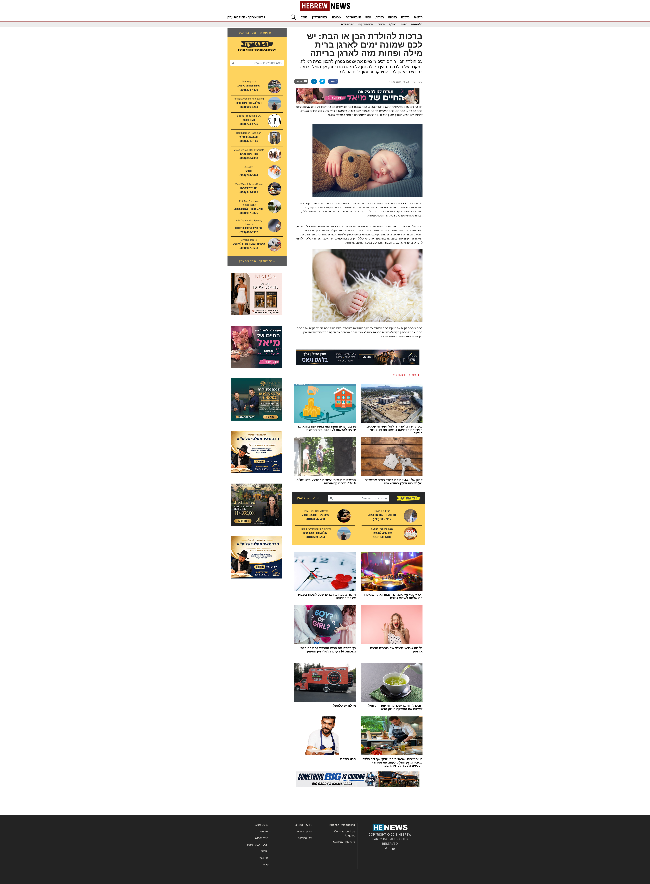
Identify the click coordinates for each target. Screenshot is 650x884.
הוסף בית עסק (308, 498)
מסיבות (381, 24)
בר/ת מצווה (416, 24)
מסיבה (336, 17)
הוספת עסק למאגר (257, 844)
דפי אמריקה (305, 838)
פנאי (368, 17)
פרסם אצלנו (261, 824)
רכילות (379, 17)
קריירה (264, 864)
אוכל (304, 17)
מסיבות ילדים (347, 24)
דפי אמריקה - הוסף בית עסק (257, 32)
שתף (332, 81)
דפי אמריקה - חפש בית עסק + (246, 17)
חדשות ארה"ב (303, 824)
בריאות (392, 17)
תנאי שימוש (261, 838)
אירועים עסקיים (366, 24)
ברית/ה (392, 24)
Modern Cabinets (344, 842)
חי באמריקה (353, 17)
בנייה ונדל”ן (319, 17)
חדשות (418, 17)
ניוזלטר (300, 81)
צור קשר (263, 857)
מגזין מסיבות (304, 831)
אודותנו (264, 831)
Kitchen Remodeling (342, 824)
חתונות (403, 24)
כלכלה (405, 17)
